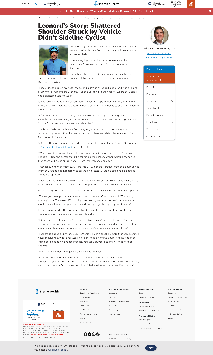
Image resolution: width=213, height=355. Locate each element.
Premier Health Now (146, 306)
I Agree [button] (150, 348)
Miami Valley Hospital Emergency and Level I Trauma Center (35, 312)
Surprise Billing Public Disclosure (152, 328)
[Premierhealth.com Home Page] (39, 18)
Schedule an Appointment (153, 78)
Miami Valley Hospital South (57, 147)
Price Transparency (146, 320)
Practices (53, 18)
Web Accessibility (175, 314)
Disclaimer (172, 306)
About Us (113, 306)
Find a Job (84, 318)
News (141, 293)
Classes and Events (146, 297)
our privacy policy (57, 349)
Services (151, 101)
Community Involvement (118, 310)
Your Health (153, 108)
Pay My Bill (84, 310)
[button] (37, 4)
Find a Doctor (85, 301)
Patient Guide (154, 87)
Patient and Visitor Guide (119, 301)
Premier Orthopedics (65, 18)
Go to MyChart (85, 297)
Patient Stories (79, 18)
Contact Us (152, 129)
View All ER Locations (34, 324)
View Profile (151, 57)
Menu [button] (26, 3)
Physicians (152, 94)
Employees (172, 293)
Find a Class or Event (88, 314)
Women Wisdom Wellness (149, 311)
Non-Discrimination (175, 310)
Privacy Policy (173, 301)
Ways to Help (114, 314)
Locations (45, 18)
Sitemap (171, 318)
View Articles (166, 57)
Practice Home (154, 69)
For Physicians (154, 136)
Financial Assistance (147, 324)
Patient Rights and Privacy (178, 297)
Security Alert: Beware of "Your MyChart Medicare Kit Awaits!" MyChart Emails (106, 11)
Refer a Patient (86, 323)
